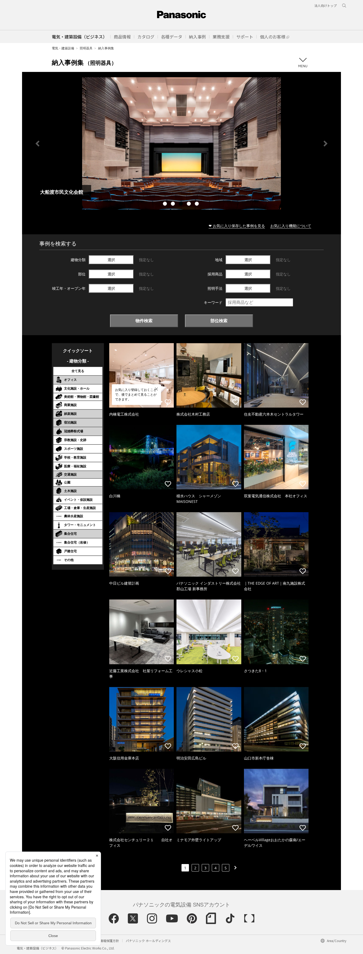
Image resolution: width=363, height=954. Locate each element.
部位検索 (218, 320)
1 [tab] (165, 204)
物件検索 (144, 320)
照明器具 (86, 48)
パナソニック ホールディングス (148, 940)
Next (325, 143)
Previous (37, 143)
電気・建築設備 (63, 48)
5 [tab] (197, 204)
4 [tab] (189, 204)
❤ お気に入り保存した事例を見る (237, 225)
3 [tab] (181, 204)
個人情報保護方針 (106, 940)
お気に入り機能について (290, 225)
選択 (111, 259)
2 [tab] (173, 204)
